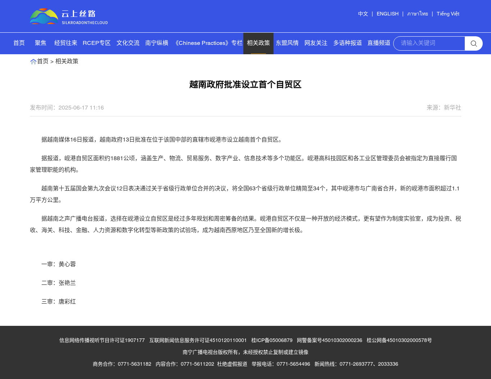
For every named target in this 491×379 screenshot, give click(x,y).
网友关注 (315, 43)
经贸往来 (65, 43)
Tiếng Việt (448, 14)
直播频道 (378, 43)
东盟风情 (287, 43)
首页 (19, 43)
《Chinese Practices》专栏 (208, 43)
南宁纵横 (156, 43)
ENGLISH (388, 14)
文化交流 (127, 43)
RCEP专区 (97, 43)
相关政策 (258, 43)
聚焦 (40, 43)
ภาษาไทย (417, 14)
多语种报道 (347, 43)
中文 (363, 14)
